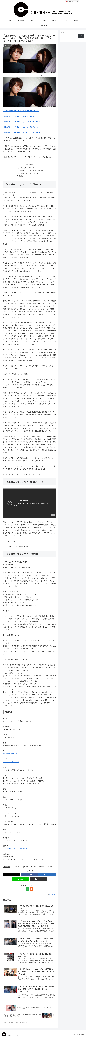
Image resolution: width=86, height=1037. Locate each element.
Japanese (70, 1)
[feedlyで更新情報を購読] (27, 889)
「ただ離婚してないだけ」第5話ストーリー (30, 170)
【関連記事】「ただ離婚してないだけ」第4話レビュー (21, 132)
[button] (38, 879)
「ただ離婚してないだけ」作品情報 (27, 173)
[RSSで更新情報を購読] (31, 889)
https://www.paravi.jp (10, 754)
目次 (27, 164)
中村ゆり (28, 866)
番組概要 (21, 176)
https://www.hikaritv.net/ (11, 762)
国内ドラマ (7, 866)
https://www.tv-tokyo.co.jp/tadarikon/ (15, 848)
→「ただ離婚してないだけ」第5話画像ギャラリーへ (21, 111)
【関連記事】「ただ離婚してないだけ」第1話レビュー (21, 116)
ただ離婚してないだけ (18, 866)
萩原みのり (49, 866)
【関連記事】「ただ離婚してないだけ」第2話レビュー (21, 122)
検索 (62, 32)
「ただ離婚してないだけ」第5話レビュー (29, 168)
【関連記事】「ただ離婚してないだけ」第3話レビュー (21, 127)
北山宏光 (34, 866)
